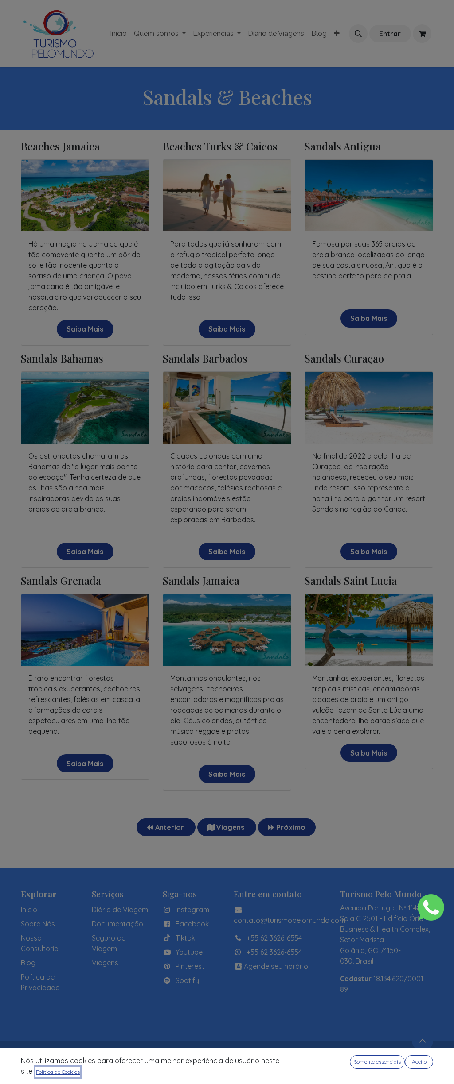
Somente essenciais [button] (377, 1061)
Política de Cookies (58, 1072)
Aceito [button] (419, 1061)
